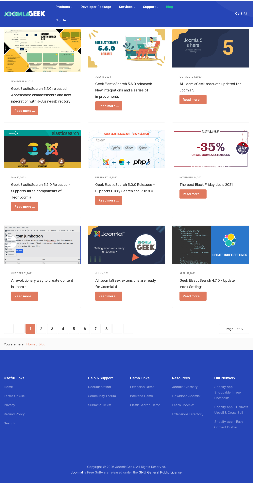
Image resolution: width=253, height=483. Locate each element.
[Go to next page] (117, 329)
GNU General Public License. (160, 472)
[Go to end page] (128, 329)
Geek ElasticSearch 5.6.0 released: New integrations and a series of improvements (123, 90)
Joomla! (77, 472)
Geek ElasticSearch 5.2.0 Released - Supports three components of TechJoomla (40, 191)
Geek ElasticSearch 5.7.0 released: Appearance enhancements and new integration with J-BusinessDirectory (41, 95)
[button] (64, 6)
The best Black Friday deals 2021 (205, 185)
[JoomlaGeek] (24, 13)
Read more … (24, 111)
